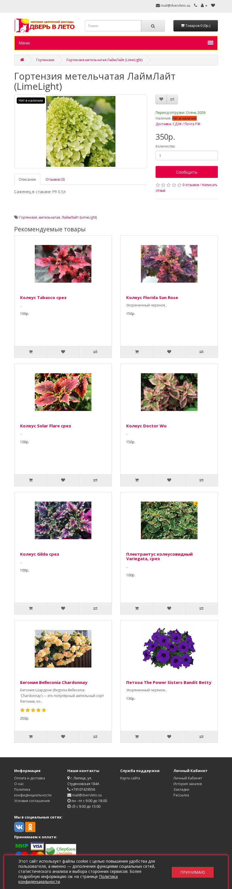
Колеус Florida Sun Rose (152, 297)
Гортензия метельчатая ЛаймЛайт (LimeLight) (104, 59)
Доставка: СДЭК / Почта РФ (178, 123)
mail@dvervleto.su (175, 5)
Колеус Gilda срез (39, 554)
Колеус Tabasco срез (43, 297)
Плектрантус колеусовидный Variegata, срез (159, 556)
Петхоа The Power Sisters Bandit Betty (168, 682)
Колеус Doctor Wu (146, 425)
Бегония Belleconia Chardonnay (53, 682)
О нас (19, 783)
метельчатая (49, 217)
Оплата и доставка (29, 778)
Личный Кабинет (187, 778)
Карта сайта (130, 778)
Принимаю (192, 872)
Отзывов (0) (55, 179)
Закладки (181, 789)
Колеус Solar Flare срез (45, 425)
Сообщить (186, 172)
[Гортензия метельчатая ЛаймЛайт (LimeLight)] (80, 131)
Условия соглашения (32, 800)
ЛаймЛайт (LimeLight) (79, 217)
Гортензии (45, 59)
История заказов (187, 783)
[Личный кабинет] (204, 5)
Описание (27, 179)
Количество (165, 146)
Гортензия (28, 217)
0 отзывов (190, 184)
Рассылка (181, 795)
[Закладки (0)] (213, 5)
